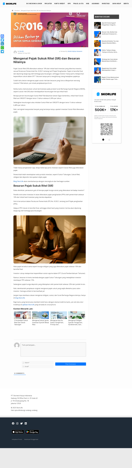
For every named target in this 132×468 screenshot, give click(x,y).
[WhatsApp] (2, 48)
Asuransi (95, 3)
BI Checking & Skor (34, 3)
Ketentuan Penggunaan (31, 439)
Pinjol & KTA (78, 3)
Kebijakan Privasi (17, 439)
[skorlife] (10, 3)
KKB (87, 3)
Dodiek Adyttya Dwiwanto (75, 51)
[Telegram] (2, 51)
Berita (126, 3)
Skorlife (21, 51)
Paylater (48, 3)
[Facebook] (2, 36)
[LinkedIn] (2, 44)
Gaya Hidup (116, 3)
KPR (69, 3)
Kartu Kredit (59, 3)
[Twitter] (2, 40)
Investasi (106, 3)
